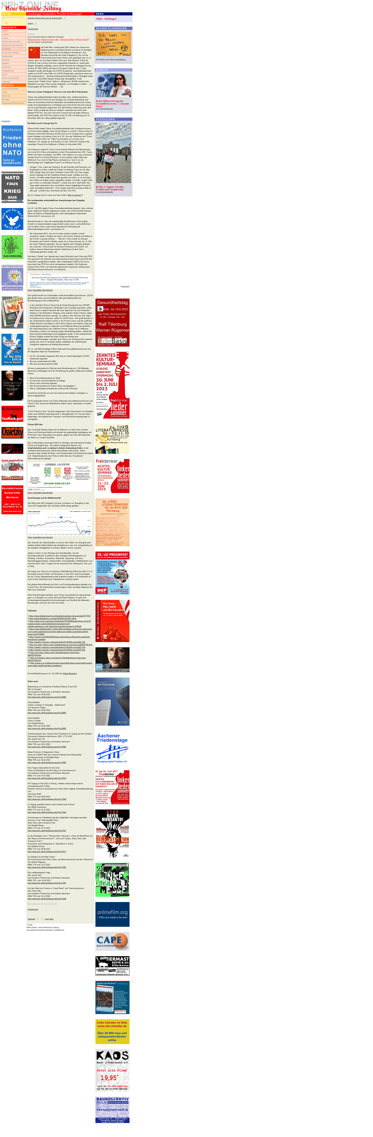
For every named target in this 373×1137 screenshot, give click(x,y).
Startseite (31, 919)
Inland (5, 38)
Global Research (70, 673)
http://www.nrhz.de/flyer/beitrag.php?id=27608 (47, 799)
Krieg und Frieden (10, 53)
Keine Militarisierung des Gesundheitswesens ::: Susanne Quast (112, 104)
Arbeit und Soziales (11, 42)
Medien (5, 63)
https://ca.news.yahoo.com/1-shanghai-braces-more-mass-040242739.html (60, 645)
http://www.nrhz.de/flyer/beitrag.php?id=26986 (47, 697)
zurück (30, 23)
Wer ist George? (74, 195)
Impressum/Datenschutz (13, 103)
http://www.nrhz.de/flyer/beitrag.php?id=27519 (47, 778)
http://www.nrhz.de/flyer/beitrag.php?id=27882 (47, 747)
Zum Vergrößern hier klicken (40, 290)
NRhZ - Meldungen (106, 18)
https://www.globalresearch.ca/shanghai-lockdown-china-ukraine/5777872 (60, 616)
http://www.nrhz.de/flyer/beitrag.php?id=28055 (47, 728)
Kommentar (7, 56)
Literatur (6, 82)
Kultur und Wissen (10, 78)
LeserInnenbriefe (10, 88)
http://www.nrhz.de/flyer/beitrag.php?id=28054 (47, 713)
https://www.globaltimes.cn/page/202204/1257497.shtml (52, 618)
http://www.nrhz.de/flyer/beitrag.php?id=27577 (47, 852)
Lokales (6, 34)
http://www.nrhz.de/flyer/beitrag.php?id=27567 (47, 831)
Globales (6, 49)
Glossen (6, 60)
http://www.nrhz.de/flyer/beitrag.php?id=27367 (47, 883)
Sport (4, 74)
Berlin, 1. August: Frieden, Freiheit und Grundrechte (110, 188)
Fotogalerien (8, 71)
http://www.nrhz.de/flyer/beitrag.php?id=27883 (47, 762)
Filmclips (6, 67)
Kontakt (5, 99)
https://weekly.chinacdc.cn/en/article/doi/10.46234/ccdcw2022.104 (57, 642)
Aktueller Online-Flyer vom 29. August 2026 (45, 18)
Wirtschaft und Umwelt (12, 45)
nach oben (49, 919)
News (4, 31)
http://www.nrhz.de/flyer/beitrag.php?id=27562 (47, 867)
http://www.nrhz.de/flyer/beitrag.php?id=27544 (47, 812)
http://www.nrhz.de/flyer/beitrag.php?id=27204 (47, 899)
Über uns (6, 96)
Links (4, 92)
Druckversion (33, 29)
